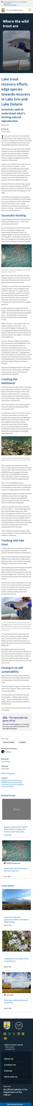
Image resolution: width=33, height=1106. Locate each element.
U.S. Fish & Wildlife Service (14, 10)
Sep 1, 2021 (7, 876)
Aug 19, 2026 (7, 1008)
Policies (8, 1070)
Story (16, 809)
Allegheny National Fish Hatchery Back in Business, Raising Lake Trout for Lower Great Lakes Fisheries (16, 829)
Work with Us (11, 1076)
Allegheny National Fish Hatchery (11, 780)
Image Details (12, 272)
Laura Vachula (5, 132)
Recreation (10, 995)
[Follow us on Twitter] (15, 1034)
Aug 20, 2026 (7, 967)
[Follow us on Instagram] (10, 1034)
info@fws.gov (10, 1049)
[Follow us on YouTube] (6, 1038)
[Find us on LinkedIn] (19, 1034)
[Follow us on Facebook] (5, 1034)
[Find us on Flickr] (23, 1034)
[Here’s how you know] (16, 3)
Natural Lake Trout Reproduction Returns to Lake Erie (15, 869)
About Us (8, 1058)
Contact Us (10, 1064)
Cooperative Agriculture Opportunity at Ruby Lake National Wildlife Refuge (16, 919)
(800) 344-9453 (9, 1047)
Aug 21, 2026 (7, 925)
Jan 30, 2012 (7, 835)
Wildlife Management (8, 773)
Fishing (8, 752)
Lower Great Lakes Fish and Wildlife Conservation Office (12, 786)
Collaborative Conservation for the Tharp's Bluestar (16, 960)
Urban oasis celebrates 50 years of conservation (16, 1001)
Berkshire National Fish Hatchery (11, 783)
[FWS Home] (3, 10)
